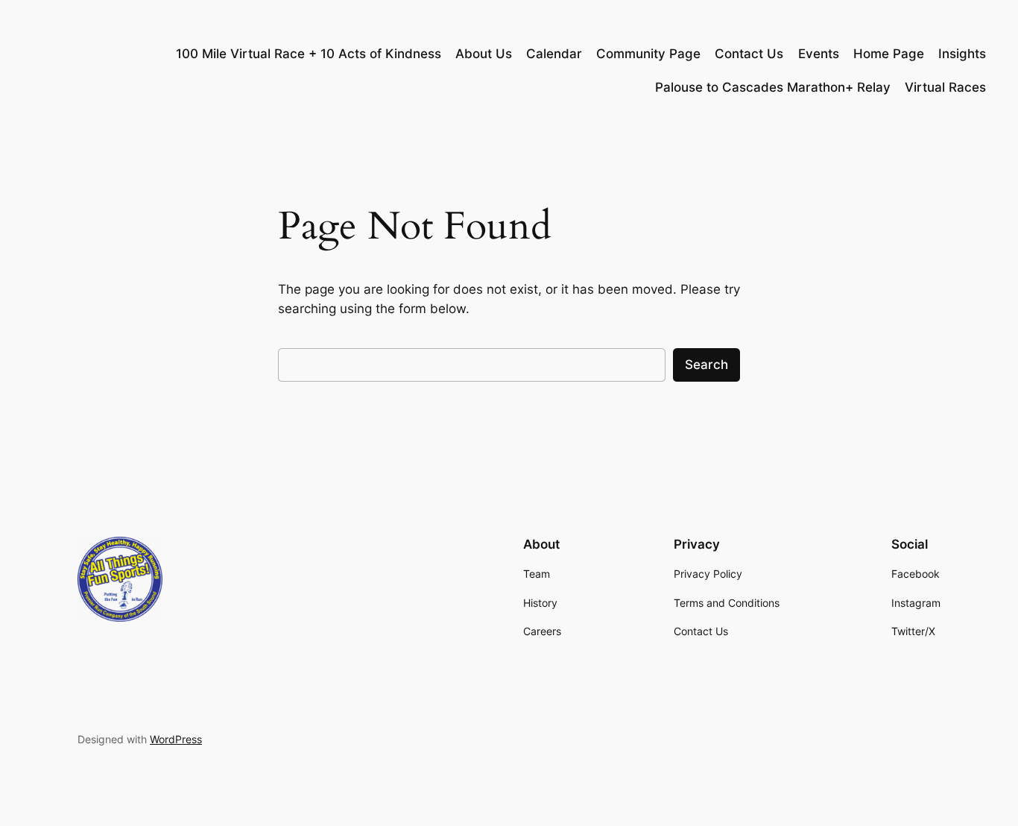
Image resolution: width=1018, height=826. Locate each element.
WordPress (176, 739)
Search (706, 364)
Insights (962, 53)
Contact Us (749, 53)
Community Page (648, 53)
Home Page (888, 53)
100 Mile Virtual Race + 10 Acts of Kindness (308, 53)
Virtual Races (945, 87)
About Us (483, 53)
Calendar (554, 53)
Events (818, 53)
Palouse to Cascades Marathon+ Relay (773, 87)
